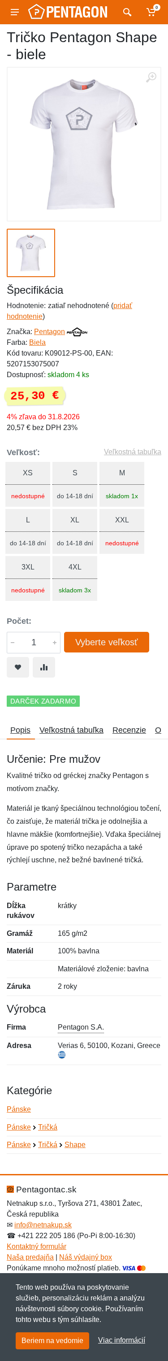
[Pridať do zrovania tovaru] (44, 667)
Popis (20, 730)
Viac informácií (121, 1340)
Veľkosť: (23, 452)
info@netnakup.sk (43, 1225)
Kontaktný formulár (36, 1246)
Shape (75, 1144)
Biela (37, 342)
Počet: (19, 621)
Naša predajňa (30, 1257)
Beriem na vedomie (52, 1340)
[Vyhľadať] (126, 12)
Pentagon (49, 331)
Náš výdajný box (85, 1257)
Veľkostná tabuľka (132, 452)
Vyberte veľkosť (106, 642)
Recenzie (129, 730)
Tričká (47, 1127)
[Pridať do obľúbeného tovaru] (18, 667)
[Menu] (15, 12)
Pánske (19, 1109)
